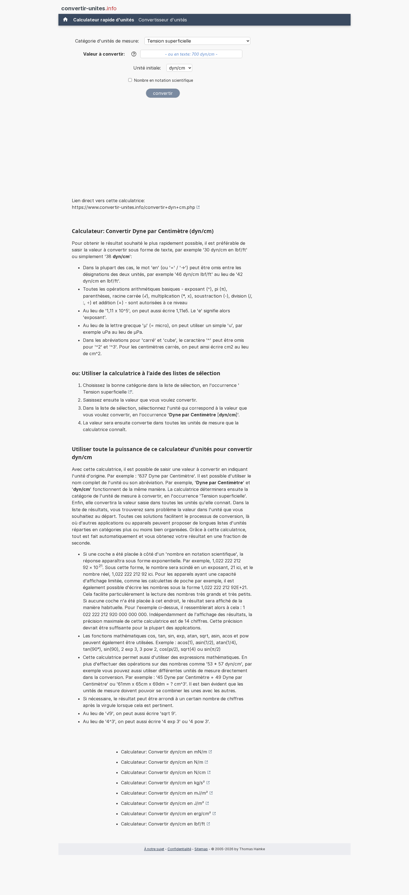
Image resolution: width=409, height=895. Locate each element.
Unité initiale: (147, 68)
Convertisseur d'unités (163, 20)
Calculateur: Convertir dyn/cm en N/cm (163, 772)
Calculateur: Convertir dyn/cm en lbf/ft (163, 824)
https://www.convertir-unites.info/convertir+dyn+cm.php (133, 207)
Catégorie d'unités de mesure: (107, 41)
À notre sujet (154, 849)
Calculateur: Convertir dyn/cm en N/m (162, 762)
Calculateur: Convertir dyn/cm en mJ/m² (164, 793)
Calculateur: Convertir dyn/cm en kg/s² (163, 782)
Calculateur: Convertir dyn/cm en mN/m (164, 752)
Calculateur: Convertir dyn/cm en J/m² (162, 803)
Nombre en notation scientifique (163, 80)
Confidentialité (179, 849)
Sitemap (201, 849)
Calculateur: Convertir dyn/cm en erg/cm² (166, 813)
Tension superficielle (105, 392)
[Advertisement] (162, 144)
